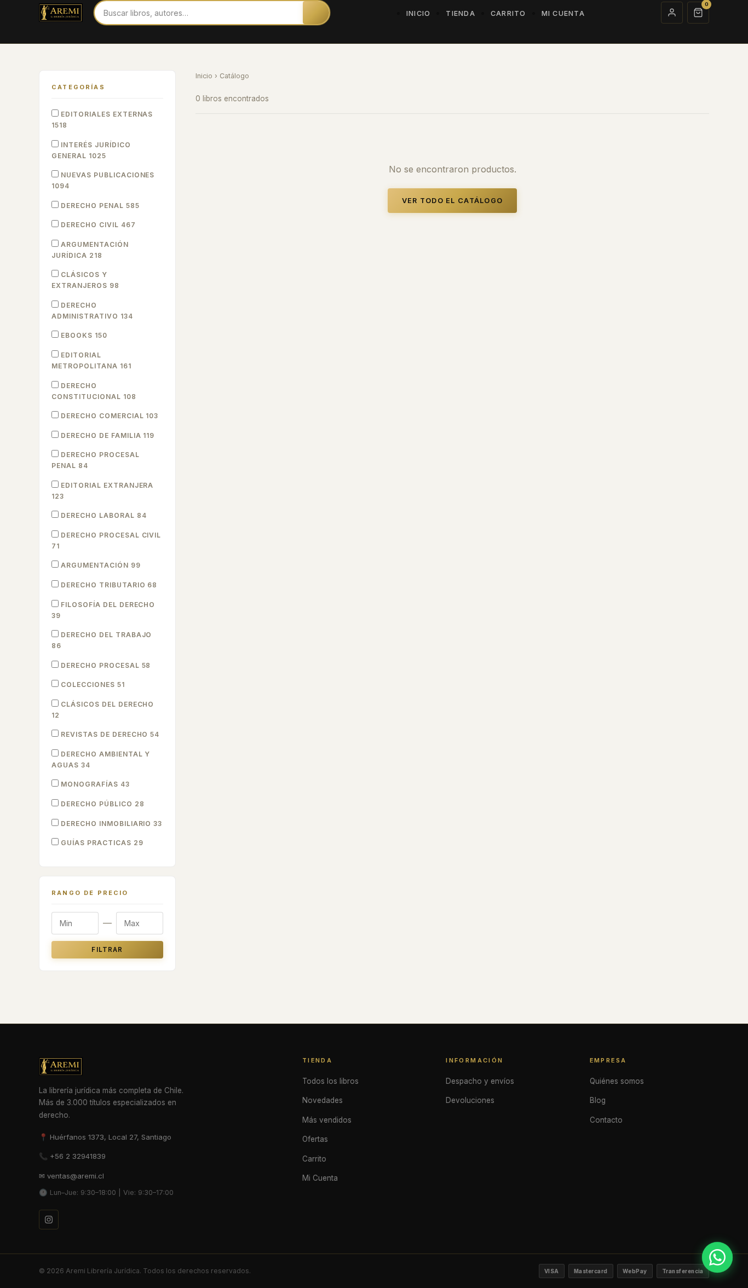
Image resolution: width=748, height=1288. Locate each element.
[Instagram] (49, 1219)
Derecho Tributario (108, 585)
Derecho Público (102, 804)
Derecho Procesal (105, 665)
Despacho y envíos (480, 1081)
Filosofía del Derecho (103, 610)
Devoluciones (470, 1100)
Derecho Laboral (103, 515)
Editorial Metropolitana (91, 360)
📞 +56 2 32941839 (72, 1156)
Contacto (606, 1120)
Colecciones (92, 684)
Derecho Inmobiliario (110, 823)
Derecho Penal (99, 205)
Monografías (94, 784)
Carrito (508, 13)
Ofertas (315, 1139)
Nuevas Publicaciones (102, 180)
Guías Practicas (101, 843)
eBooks (83, 335)
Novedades (322, 1100)
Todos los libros (330, 1081)
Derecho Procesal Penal (95, 460)
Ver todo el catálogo (452, 201)
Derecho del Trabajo (101, 640)
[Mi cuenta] (672, 13)
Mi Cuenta (563, 13)
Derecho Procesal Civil (106, 540)
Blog (598, 1100)
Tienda (460, 13)
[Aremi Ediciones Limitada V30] (61, 12)
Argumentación (100, 565)
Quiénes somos (617, 1081)
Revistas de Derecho (109, 734)
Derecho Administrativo (92, 310)
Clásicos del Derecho (102, 709)
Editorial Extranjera (102, 490)
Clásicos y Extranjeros (85, 280)
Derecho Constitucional (93, 391)
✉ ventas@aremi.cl (71, 1175)
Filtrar (107, 950)
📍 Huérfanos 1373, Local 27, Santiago (105, 1137)
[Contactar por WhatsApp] (717, 1257)
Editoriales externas (102, 119)
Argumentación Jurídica (90, 249)
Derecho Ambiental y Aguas (100, 759)
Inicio (418, 13)
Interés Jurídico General (91, 150)
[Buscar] (316, 12)
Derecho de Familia (106, 435)
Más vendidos (327, 1120)
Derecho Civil (97, 225)
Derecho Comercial (108, 416)
